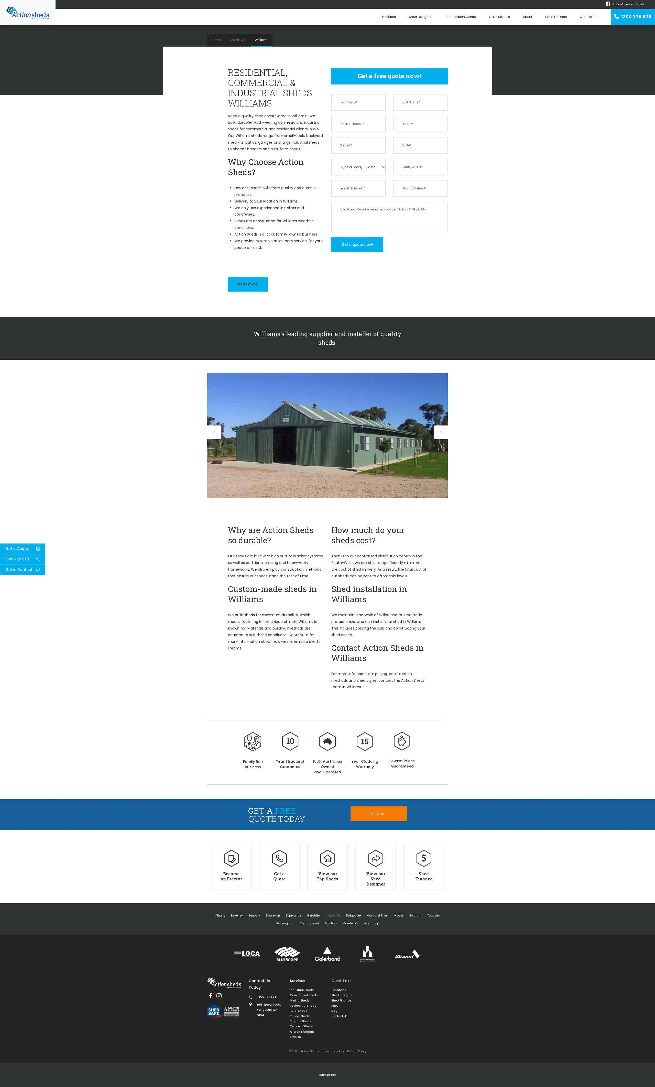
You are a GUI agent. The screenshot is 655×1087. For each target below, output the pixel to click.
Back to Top (327, 1075)
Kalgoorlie (353, 915)
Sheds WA (238, 40)
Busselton (273, 915)
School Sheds (300, 1016)
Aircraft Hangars (302, 1032)
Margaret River (377, 915)
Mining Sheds (300, 1000)
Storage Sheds (300, 1021)
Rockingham (285, 923)
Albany (220, 915)
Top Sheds (338, 990)
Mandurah (350, 923)
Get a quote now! (357, 244)
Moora (398, 915)
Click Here (378, 814)
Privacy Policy (334, 1051)
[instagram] (219, 996)
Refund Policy (356, 1051)
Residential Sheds (303, 1006)
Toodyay (433, 915)
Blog (334, 1011)
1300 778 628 (636, 17)
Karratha (334, 915)
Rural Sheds (298, 1011)
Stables (295, 1037)
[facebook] (210, 996)
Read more (248, 284)
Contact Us (588, 17)
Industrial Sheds (302, 990)
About (527, 17)
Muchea (331, 923)
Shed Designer (420, 17)
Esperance (293, 915)
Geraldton (314, 915)
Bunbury (254, 915)
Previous (214, 432)
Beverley (237, 915)
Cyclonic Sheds (301, 1026)
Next (441, 432)
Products (389, 17)
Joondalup (371, 923)
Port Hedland (309, 923)
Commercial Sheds (304, 995)
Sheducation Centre (460, 17)
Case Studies (499, 17)
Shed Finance (556, 17)
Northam (415, 915)
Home (216, 40)
